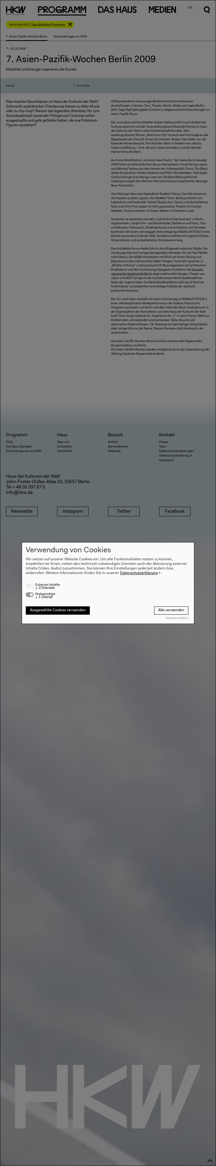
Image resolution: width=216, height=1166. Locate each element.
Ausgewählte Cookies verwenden (58, 610)
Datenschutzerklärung (139, 573)
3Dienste (45, 588)
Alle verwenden (171, 610)
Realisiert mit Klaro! (176, 618)
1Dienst (44, 597)
